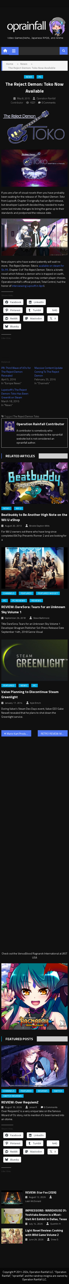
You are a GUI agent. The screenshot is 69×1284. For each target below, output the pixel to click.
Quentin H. (55, 1224)
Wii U (18, 508)
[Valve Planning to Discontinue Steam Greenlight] (34, 660)
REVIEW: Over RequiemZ (20, 1102)
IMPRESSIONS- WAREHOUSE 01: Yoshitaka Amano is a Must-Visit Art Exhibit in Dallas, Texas (46, 1214)
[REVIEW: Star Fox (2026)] (12, 1198)
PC (40, 77)
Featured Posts (19, 1039)
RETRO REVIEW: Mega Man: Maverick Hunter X (54, 734)
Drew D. (55, 1239)
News (29, 77)
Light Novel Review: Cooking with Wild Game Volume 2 (44, 1232)
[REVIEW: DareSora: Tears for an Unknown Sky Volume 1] (34, 568)
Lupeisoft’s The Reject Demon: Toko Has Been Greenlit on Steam (14, 393)
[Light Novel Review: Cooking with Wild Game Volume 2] (12, 1236)
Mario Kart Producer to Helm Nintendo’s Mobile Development (19, 734)
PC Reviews (18, 600)
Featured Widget (48, 593)
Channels (8, 593)
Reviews (36, 600)
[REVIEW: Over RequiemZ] (34, 1066)
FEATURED (26, 593)
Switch (58, 1091)
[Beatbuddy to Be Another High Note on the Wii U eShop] (34, 483)
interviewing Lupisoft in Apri (28, 286)
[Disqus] (34, 788)
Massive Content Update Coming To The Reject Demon (48, 371)
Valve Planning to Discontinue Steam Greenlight (29, 694)
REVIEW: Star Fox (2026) (40, 1192)
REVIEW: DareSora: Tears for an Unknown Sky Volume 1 (33, 609)
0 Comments (49, 102)
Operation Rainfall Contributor (40, 424)
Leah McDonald (33, 1201)
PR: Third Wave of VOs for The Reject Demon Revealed (16, 371)
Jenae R (33, 1107)
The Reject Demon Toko (26, 416)
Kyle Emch (35, 703)
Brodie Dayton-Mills (39, 526)
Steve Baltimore (41, 618)
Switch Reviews (12, 1096)
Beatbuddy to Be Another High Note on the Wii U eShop (34, 517)
